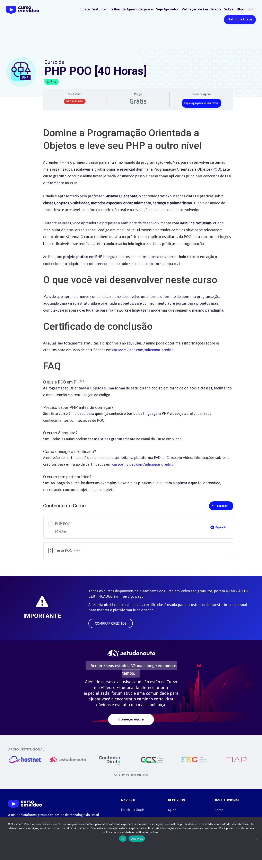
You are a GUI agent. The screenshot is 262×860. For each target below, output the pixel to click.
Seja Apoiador (167, 9)
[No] (257, 839)
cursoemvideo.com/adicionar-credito (143, 350)
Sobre (229, 9)
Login (251, 9)
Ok (123, 838)
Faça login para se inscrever (201, 103)
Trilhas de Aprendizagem (130, 9)
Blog (240, 9)
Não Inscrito (74, 101)
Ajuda (172, 810)
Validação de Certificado (201, 9)
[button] (152, 9)
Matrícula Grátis (240, 19)
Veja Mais (137, 838)
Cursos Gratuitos (93, 9)
